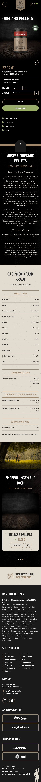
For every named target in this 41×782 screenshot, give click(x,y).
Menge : (5, 88)
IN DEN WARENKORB (20, 108)
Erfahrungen (10, 668)
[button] (36, 62)
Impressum (26, 654)
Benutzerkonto (10, 659)
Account (31, 4)
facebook (12, 700)
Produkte (8, 662)
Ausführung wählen (28, 545)
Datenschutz (27, 657)
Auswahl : (6, 93)
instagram (5, 700)
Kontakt (8, 671)
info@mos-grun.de (13, 691)
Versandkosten (22, 72)
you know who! (23, 774)
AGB (23, 659)
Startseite (9, 654)
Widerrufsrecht (28, 668)
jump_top (20, 146)
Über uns (8, 665)
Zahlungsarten (28, 662)
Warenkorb (9, 657)
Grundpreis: (6, 74)
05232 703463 (12, 693)
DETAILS (20, 102)
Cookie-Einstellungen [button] (10, 771)
